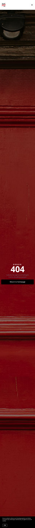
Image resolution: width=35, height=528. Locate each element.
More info (8, 521)
